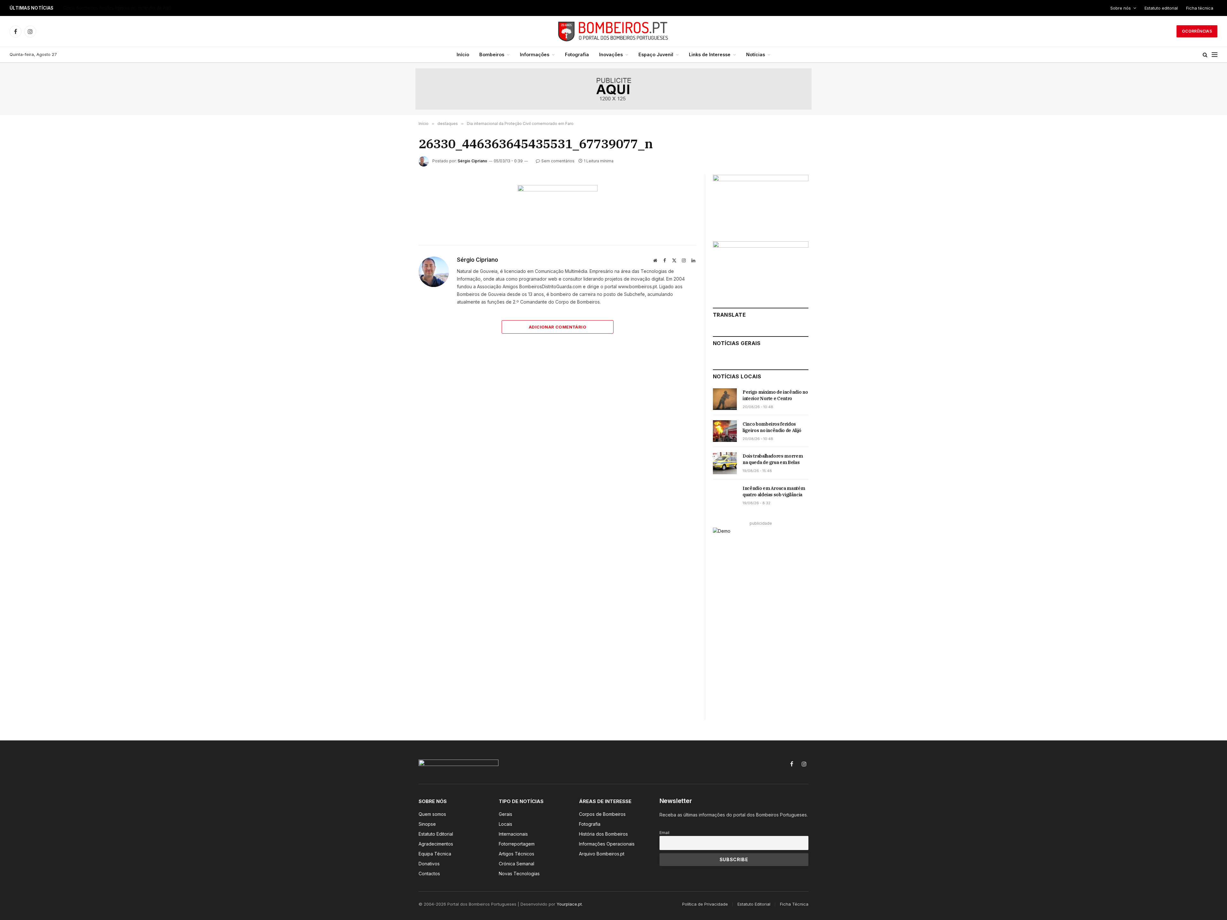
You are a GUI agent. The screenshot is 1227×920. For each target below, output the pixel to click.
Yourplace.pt (569, 904)
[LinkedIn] (396, 235)
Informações (534, 54)
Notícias (755, 54)
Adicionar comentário (557, 326)
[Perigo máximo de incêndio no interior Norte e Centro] (725, 399)
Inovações (611, 54)
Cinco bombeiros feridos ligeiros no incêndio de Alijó (117, 8)
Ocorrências (1197, 31)
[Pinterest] (396, 250)
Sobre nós (1120, 8)
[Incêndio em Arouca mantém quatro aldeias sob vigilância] (725, 495)
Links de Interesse (709, 54)
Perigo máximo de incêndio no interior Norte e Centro (775, 395)
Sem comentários (558, 160)
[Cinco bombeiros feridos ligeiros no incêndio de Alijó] (725, 431)
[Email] (396, 264)
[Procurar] (1205, 55)
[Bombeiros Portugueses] (613, 31)
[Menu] (1214, 55)
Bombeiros (491, 54)
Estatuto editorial (1161, 8)
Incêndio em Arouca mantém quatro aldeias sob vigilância (774, 491)
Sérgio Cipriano (472, 160)
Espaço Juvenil (655, 54)
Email (664, 832)
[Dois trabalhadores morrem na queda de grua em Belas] (725, 463)
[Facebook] (396, 205)
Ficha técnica (1199, 8)
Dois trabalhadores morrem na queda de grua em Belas (773, 459)
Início (463, 54)
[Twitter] (396, 220)
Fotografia (577, 54)
